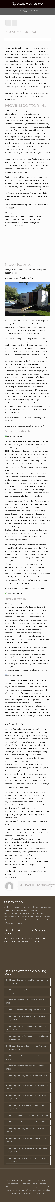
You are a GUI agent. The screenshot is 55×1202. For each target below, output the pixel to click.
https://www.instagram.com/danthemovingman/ (24, 588)
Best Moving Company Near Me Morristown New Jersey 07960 (26, 1077)
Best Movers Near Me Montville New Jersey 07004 (27, 1115)
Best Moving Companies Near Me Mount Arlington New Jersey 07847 (27, 1037)
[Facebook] (19, 1197)
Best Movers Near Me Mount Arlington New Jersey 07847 (27, 1057)
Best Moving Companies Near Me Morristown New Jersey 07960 (27, 1087)
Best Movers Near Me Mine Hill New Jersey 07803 (26, 1122)
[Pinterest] (29, 1197)
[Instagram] (32, 1197)
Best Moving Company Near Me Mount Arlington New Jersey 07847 (26, 1047)
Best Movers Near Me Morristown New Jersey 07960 (25, 1067)
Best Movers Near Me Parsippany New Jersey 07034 (25, 1001)
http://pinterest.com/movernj (17, 724)
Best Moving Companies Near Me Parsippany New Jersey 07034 (27, 981)
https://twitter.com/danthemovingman (20, 278)
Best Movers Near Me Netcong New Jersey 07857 (26, 1010)
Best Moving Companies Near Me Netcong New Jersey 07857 (26, 1027)
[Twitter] (22, 1197)
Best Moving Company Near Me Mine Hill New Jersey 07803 (25, 1130)
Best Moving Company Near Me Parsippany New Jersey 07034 (26, 991)
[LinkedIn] (25, 1197)
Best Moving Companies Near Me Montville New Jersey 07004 (26, 1097)
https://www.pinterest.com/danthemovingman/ (24, 426)
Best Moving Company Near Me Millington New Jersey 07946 (25, 1159)
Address (8, 223)
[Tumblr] (36, 1197)
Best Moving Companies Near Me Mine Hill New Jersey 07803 (26, 1140)
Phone (7, 226)
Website (8, 213)
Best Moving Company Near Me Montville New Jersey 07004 (25, 1107)
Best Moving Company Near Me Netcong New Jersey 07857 (25, 1018)
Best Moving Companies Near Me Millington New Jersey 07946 (26, 1150)
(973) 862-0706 (17, 226)
